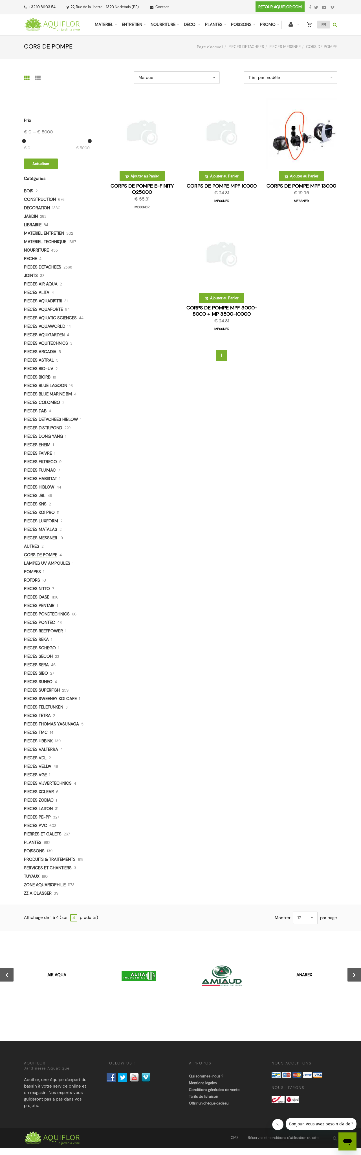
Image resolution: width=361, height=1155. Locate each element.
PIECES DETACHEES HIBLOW (51, 419)
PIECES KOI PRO (39, 512)
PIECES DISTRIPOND (43, 428)
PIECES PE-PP (37, 817)
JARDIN (31, 216)
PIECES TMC (36, 732)
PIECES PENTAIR (39, 605)
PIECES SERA (36, 665)
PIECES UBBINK (38, 741)
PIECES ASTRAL (39, 360)
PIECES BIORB (37, 377)
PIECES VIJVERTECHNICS (48, 783)
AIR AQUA (56, 975)
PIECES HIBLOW (39, 487)
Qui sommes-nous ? (206, 1076)
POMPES (32, 572)
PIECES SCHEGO (40, 648)
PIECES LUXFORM (41, 521)
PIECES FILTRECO (40, 462)
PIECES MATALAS (40, 529)
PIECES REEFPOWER (43, 631)
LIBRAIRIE (32, 225)
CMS (235, 1137)
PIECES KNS (35, 504)
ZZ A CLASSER (38, 893)
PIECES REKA (36, 639)
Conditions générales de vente (214, 1089)
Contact (162, 7)
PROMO (268, 24)
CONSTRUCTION (40, 199)
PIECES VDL (35, 758)
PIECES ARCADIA (40, 352)
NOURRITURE (163, 24)
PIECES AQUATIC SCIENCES (50, 318)
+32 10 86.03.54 (42, 7)
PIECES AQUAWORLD (44, 326)
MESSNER (142, 207)
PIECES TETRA (37, 715)
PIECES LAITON (38, 808)
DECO (190, 24)
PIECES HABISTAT (40, 478)
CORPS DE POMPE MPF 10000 (222, 185)
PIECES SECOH (38, 656)
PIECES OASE (36, 597)
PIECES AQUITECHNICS (46, 343)
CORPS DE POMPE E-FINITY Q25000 (142, 188)
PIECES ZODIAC (39, 800)
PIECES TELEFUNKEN (43, 707)
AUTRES (31, 546)
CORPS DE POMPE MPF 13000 (301, 185)
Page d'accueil (210, 46)
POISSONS (241, 24)
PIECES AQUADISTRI (43, 301)
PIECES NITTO (37, 588)
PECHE (30, 258)
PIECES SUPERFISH (42, 690)
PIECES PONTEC (39, 622)
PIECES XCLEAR (39, 792)
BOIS (28, 191)
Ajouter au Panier (144, 176)
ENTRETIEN (132, 24)
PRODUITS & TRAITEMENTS (50, 859)
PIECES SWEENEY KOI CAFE (50, 698)
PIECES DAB (35, 411)
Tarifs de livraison (203, 1096)
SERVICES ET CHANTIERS (48, 868)
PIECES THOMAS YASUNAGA (51, 724)
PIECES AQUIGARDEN (44, 335)
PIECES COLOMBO (42, 402)
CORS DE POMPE (40, 555)
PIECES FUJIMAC (40, 470)
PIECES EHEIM (37, 445)
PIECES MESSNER (285, 46)
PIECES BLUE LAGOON (45, 385)
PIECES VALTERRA (41, 749)
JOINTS (31, 275)
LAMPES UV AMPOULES (47, 563)
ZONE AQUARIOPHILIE (45, 885)
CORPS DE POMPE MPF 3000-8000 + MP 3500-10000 (221, 310)
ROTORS (32, 580)
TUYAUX (31, 876)
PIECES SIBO (36, 673)
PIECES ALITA (36, 292)
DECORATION (37, 208)
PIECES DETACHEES (246, 46)
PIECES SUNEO (38, 682)
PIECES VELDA (37, 766)
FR (324, 24)
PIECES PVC (35, 825)
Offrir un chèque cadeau (208, 1103)
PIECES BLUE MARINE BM (48, 394)
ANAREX (304, 975)
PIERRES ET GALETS (42, 834)
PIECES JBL (34, 495)
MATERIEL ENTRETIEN (44, 233)
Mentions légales (203, 1083)
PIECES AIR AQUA (41, 284)
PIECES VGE (35, 775)
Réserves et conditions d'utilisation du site (283, 1137)
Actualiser (40, 163)
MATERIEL (104, 24)
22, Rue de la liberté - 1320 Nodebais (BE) (105, 7)
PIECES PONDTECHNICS (47, 614)
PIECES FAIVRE (38, 453)
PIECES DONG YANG (43, 436)
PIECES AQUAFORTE (43, 309)
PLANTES (214, 24)
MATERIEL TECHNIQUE (45, 242)
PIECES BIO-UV (38, 368)
